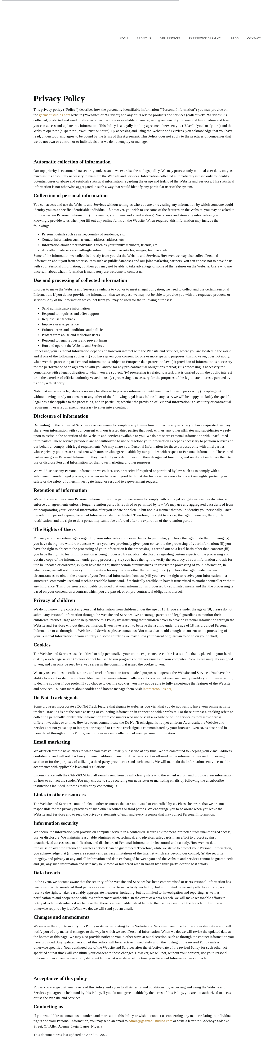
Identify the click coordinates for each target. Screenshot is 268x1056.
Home (124, 38)
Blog (235, 38)
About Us (144, 38)
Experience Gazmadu (206, 38)
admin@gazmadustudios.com (150, 1021)
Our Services (170, 38)
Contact (254, 38)
